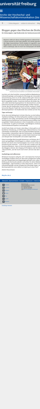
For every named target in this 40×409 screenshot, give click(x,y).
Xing (6, 196)
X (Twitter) (7, 187)
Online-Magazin (14, 23)
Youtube (6, 193)
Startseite (2, 23)
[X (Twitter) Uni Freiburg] (3, 187)
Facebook (7, 184)
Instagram (7, 190)
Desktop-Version (7, 205)
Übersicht (5, 181)
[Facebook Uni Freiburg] (3, 184)
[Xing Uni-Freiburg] (3, 196)
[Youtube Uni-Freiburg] (3, 193)
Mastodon (7, 201)
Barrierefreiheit (13, 181)
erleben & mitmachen (28, 23)
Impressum (29, 181)
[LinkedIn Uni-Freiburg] (3, 198)
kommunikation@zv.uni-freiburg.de (30, 189)
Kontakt (22, 181)
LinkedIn (6, 198)
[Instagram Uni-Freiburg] (3, 190)
